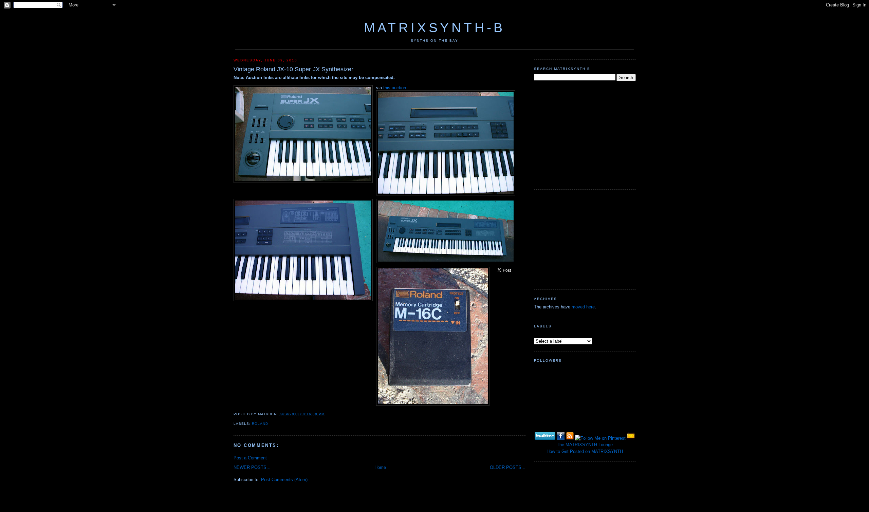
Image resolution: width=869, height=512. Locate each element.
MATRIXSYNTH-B (434, 27)
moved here (583, 306)
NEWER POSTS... (252, 467)
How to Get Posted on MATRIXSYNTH (585, 451)
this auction (394, 87)
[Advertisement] (585, 138)
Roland (260, 423)
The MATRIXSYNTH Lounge (585, 444)
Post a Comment (250, 457)
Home (380, 467)
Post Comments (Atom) (284, 479)
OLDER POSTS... (507, 467)
